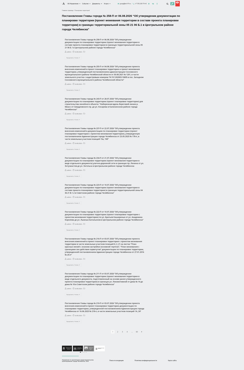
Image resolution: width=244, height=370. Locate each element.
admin (69, 52)
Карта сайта (172, 360)
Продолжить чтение (74, 57)
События (85, 3)
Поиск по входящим (116, 360)
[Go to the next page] (141, 332)
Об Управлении (72, 3)
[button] (172, 3)
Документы (96, 3)
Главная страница (67, 10)
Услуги (106, 3)
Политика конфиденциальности (146, 360)
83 (137, 332)
